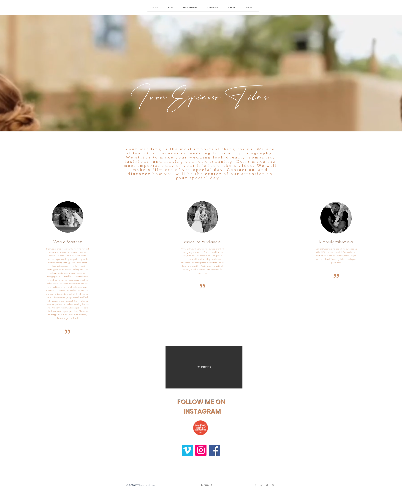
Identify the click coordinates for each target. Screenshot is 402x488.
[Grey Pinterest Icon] (273, 485)
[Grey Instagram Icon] (261, 485)
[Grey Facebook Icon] (255, 485)
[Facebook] (214, 450)
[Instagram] (200, 450)
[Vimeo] (187, 450)
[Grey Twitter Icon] (267, 485)
